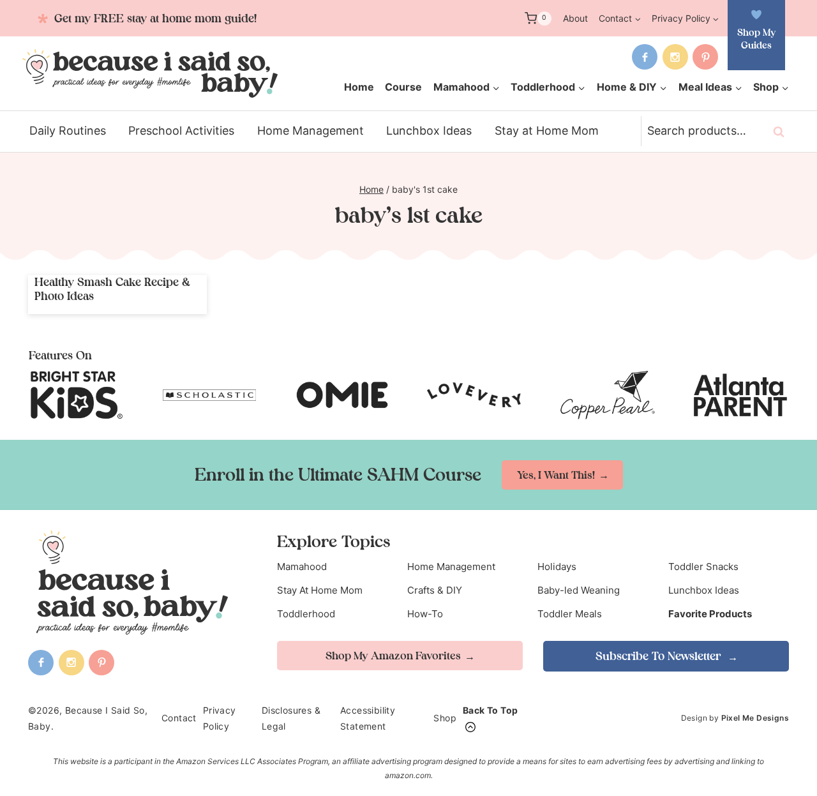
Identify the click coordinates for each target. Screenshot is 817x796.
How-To (425, 614)
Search (782, 131)
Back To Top (490, 710)
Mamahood (302, 566)
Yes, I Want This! (556, 475)
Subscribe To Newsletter (660, 656)
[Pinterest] (705, 57)
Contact (179, 717)
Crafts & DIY (434, 590)
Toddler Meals (569, 614)
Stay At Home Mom (320, 590)
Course (403, 86)
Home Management (310, 130)
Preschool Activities (181, 130)
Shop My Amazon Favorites (393, 655)
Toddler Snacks (703, 566)
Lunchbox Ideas (429, 130)
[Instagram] (675, 57)
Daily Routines (67, 130)
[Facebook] (644, 57)
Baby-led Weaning (578, 590)
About (575, 18)
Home (359, 86)
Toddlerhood (306, 614)
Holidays (556, 566)
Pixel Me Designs (755, 718)
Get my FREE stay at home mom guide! (154, 18)
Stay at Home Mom (547, 130)
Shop (444, 717)
